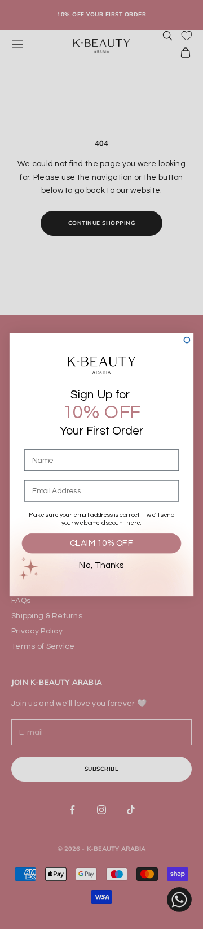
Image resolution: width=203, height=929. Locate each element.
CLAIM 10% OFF (101, 543)
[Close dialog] (186, 339)
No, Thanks (101, 565)
